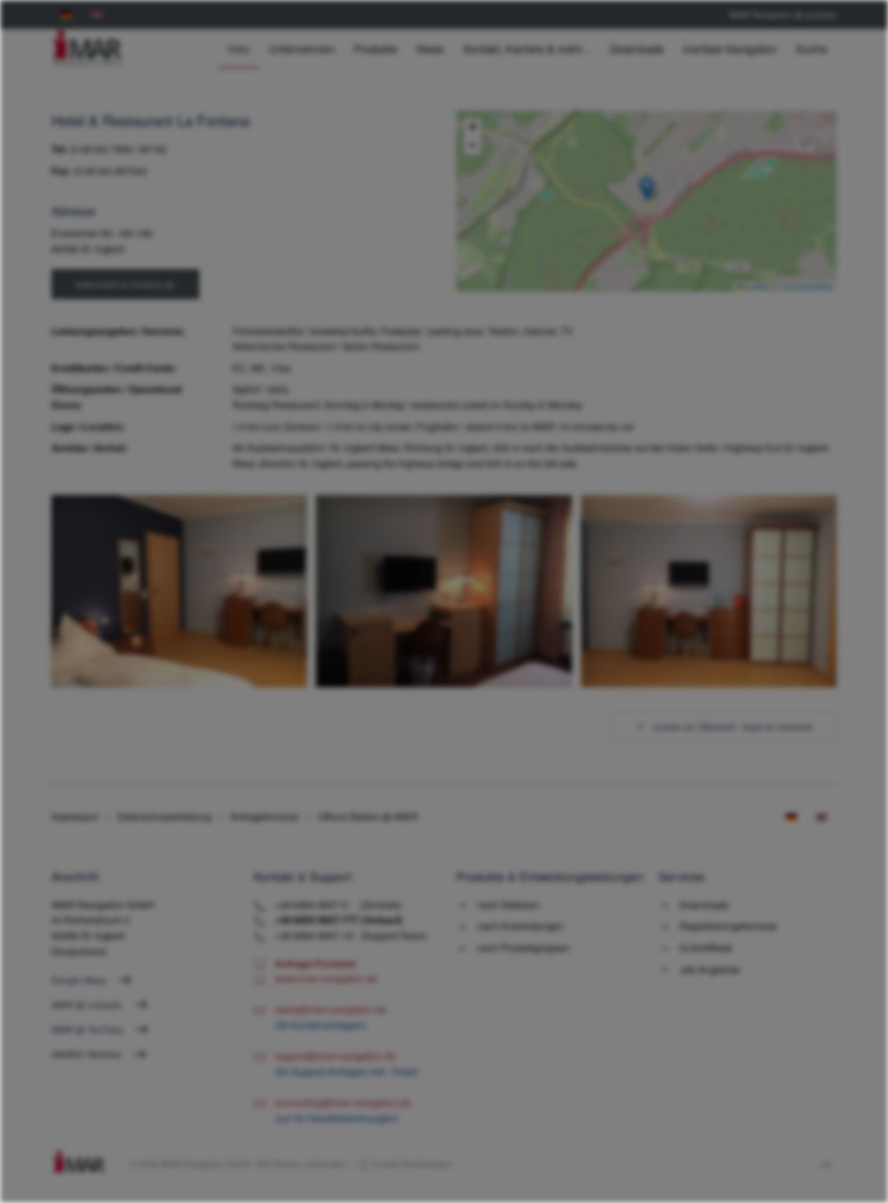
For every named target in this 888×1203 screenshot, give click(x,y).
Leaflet (757, 286)
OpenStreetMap (808, 286)
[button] (646, 189)
